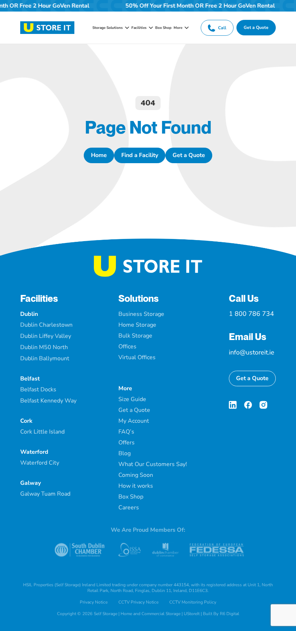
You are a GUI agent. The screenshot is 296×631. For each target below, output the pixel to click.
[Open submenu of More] (185, 27)
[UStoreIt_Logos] (47, 24)
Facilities (39, 298)
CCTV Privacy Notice (138, 602)
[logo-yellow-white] (148, 258)
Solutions (138, 298)
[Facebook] (248, 405)
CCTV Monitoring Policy (192, 602)
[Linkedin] (233, 405)
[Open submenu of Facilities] (150, 27)
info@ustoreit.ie (251, 352)
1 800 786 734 (251, 313)
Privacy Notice (94, 602)
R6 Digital (229, 614)
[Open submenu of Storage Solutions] (126, 27)
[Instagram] (263, 405)
